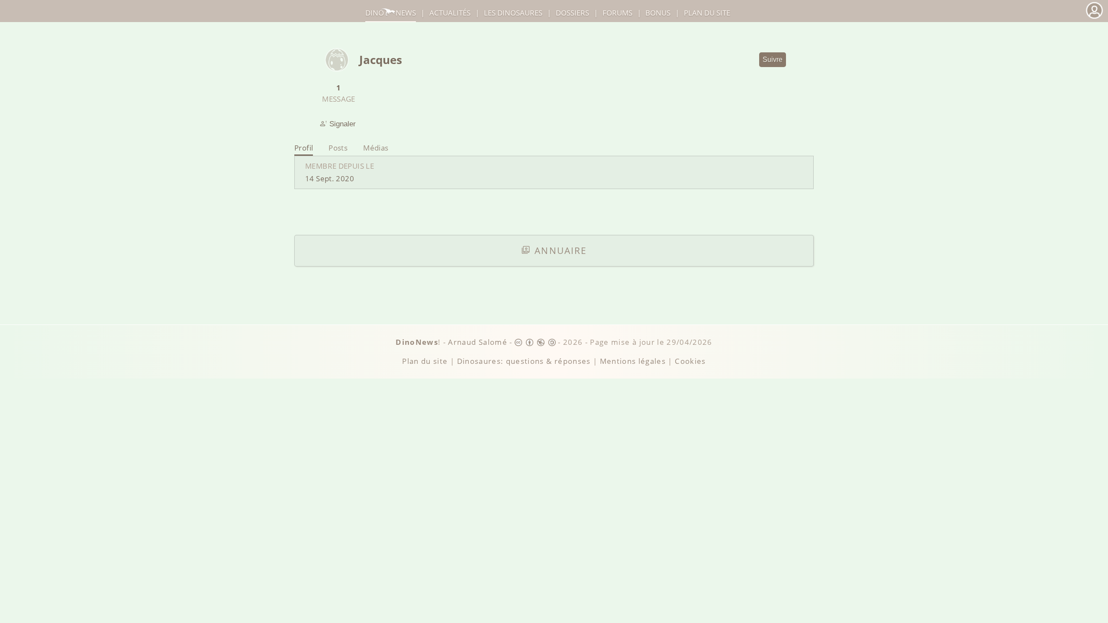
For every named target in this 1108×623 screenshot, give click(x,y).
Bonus (657, 13)
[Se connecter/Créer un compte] (1094, 17)
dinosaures (513, 13)
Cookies (690, 361)
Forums (617, 13)
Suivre (773, 59)
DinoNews (390, 13)
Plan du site (707, 13)
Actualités (449, 13)
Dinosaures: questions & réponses (524, 361)
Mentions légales (633, 361)
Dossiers (572, 13)
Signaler (342, 123)
